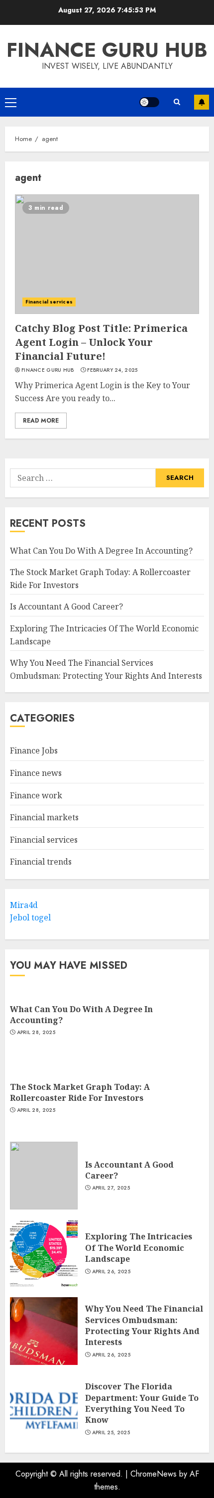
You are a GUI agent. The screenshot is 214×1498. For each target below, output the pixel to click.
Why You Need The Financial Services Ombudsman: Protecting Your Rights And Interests (144, 1325)
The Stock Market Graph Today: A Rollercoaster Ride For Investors (80, 1092)
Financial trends (41, 861)
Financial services (49, 301)
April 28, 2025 (36, 1032)
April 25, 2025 (111, 1432)
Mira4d (24, 904)
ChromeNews (153, 1474)
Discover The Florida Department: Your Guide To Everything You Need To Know (142, 1403)
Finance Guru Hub (107, 49)
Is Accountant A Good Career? (66, 606)
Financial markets (44, 817)
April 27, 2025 (111, 1188)
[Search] (176, 102)
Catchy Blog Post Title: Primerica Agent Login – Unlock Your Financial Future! (101, 342)
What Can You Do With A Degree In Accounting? (101, 550)
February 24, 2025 (112, 370)
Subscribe (201, 102)
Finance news (36, 772)
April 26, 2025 (111, 1271)
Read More (41, 420)
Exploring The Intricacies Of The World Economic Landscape (138, 1247)
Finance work (36, 795)
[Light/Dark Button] (149, 102)
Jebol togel (30, 917)
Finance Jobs (34, 750)
